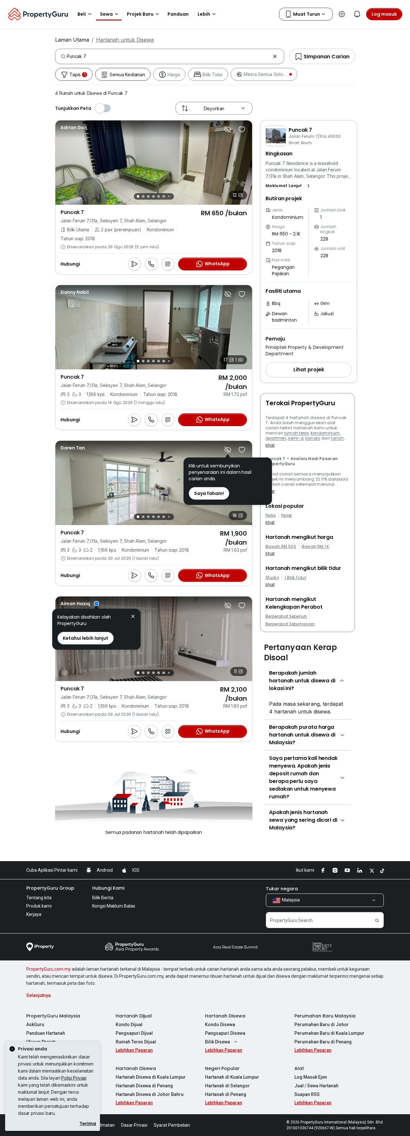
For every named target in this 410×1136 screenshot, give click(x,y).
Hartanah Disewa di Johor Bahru (150, 1094)
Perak (286, 515)
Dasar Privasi (134, 1125)
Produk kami (39, 906)
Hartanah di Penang (225, 1094)
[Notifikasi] (357, 14)
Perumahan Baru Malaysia (325, 1016)
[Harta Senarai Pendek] (242, 129)
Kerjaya (33, 914)
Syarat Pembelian (172, 1125)
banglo (312, 438)
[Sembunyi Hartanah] (228, 129)
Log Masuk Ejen (310, 1077)
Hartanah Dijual (134, 1016)
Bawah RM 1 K (315, 546)
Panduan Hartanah (45, 1033)
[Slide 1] (138, 196)
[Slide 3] (148, 196)
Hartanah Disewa (225, 1016)
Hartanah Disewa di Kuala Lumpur (151, 1077)
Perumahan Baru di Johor (321, 1024)
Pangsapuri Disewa (225, 1033)
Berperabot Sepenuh (286, 616)
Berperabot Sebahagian (290, 624)
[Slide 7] (168, 196)
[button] (289, 186)
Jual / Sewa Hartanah (316, 1085)
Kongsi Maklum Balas (113, 906)
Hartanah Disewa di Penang (144, 1085)
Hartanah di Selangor (227, 1085)
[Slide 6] (163, 196)
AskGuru (35, 1024)
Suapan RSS (307, 1094)
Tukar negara (282, 888)
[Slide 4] (153, 196)
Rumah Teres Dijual (136, 1041)
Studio (272, 577)
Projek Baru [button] (140, 14)
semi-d (295, 438)
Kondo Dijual (129, 1024)
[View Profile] (74, 127)
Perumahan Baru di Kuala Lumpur (329, 1033)
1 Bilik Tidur (295, 577)
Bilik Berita (102, 897)
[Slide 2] (143, 196)
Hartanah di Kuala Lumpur (232, 1077)
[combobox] (168, 56)
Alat (299, 1068)
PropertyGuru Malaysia (53, 1016)
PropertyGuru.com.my (48, 969)
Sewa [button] (106, 14)
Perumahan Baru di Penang (323, 1041)
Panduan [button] (178, 14)
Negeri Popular (222, 1068)
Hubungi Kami (108, 888)
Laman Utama (72, 40)
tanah (337, 438)
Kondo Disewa (220, 1024)
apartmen (276, 438)
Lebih (204, 14)
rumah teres (296, 433)
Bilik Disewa (217, 1041)
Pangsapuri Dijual (134, 1033)
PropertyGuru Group (50, 888)
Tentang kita (39, 897)
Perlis (271, 515)
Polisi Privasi (73, 1078)
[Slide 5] (158, 196)
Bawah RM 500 (281, 546)
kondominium (325, 433)
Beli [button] (82, 14)
